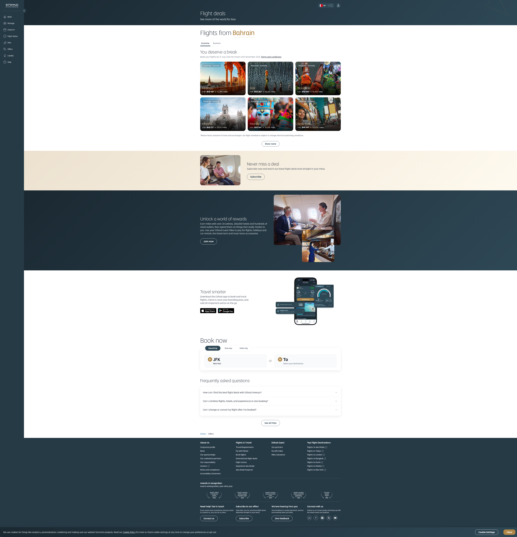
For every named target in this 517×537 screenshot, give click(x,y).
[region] (258, 532)
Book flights (241, 455)
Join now (209, 241)
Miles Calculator (278, 455)
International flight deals (246, 458)
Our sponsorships (207, 455)
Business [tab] (217, 43)
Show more (270, 143)
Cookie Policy (129, 532)
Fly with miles (277, 451)
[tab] (235, 361)
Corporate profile (207, 447)
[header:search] (331, 5)
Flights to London (314, 455)
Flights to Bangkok (315, 458)
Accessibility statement (210, 473)
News (202, 451)
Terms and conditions (271, 56)
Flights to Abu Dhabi (315, 447)
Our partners (277, 447)
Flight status (241, 462)
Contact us (209, 518)
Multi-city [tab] (244, 348)
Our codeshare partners (210, 458)
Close (509, 532)
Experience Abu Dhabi (245, 466)
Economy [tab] (205, 43)
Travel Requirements (245, 447)
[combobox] (264, 32)
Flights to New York (315, 470)
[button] (24, 11)
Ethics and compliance (210, 470)
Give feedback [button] (282, 518)
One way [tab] (228, 348)
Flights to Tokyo (314, 451)
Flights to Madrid (314, 466)
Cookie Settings (486, 532)
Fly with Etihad (242, 451)
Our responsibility (207, 462)
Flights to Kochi (313, 462)
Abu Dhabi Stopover (244, 470)
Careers (203, 466)
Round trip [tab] (212, 348)
